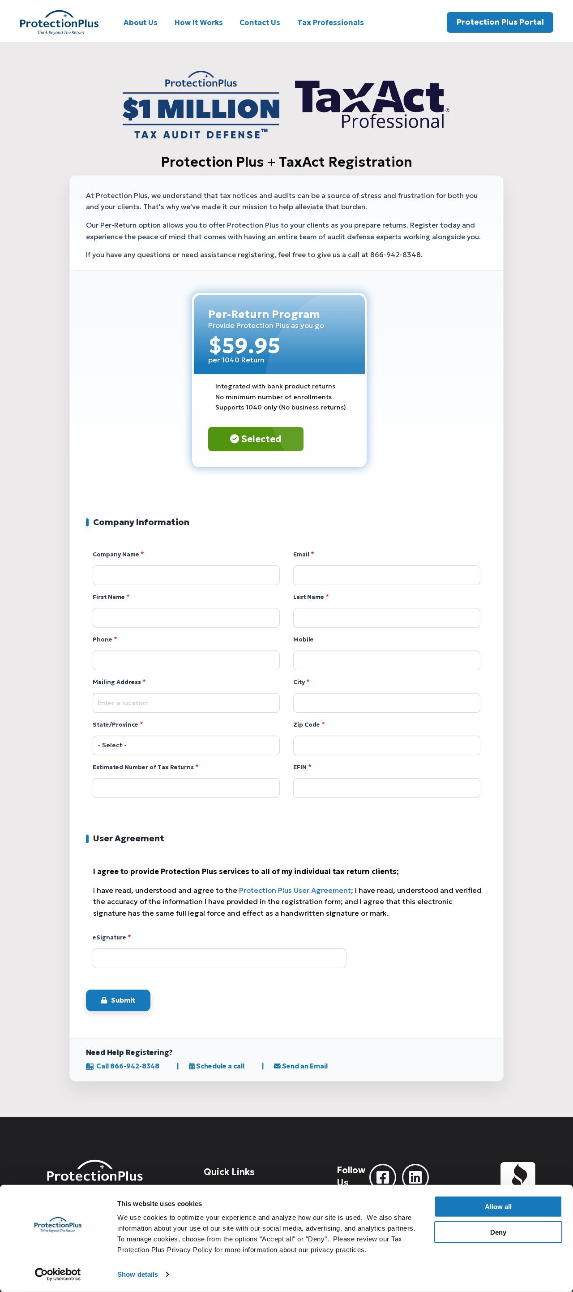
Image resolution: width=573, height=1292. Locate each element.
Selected (260, 439)
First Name (109, 597)
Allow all (498, 1206)
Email (301, 554)
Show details (137, 1274)
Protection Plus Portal (500, 22)
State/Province (115, 724)
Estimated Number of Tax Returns (143, 767)
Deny (498, 1232)
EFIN (300, 767)
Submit (123, 1000)
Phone (102, 639)
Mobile (303, 639)
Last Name (308, 597)
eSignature (109, 937)
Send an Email (304, 1066)
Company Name (116, 554)
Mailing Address (117, 682)
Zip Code (306, 724)
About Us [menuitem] (141, 22)
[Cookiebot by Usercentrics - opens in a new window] (58, 1274)
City (299, 682)
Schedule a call (219, 1066)
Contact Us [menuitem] (259, 22)
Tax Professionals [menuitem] (330, 22)
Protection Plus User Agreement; (296, 890)
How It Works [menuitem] (199, 22)
